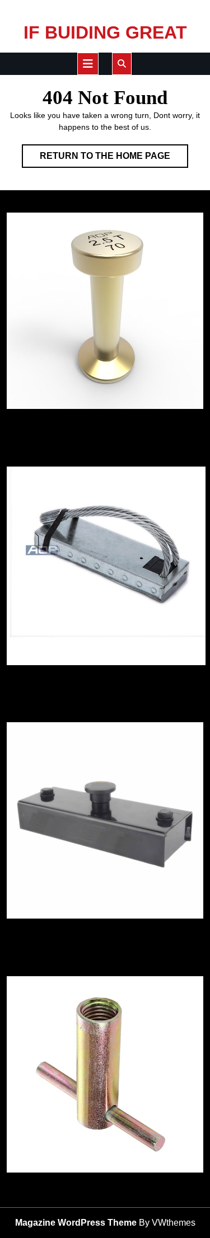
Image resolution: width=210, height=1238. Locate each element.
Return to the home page (114, 159)
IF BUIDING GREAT (105, 32)
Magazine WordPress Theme (76, 1222)
